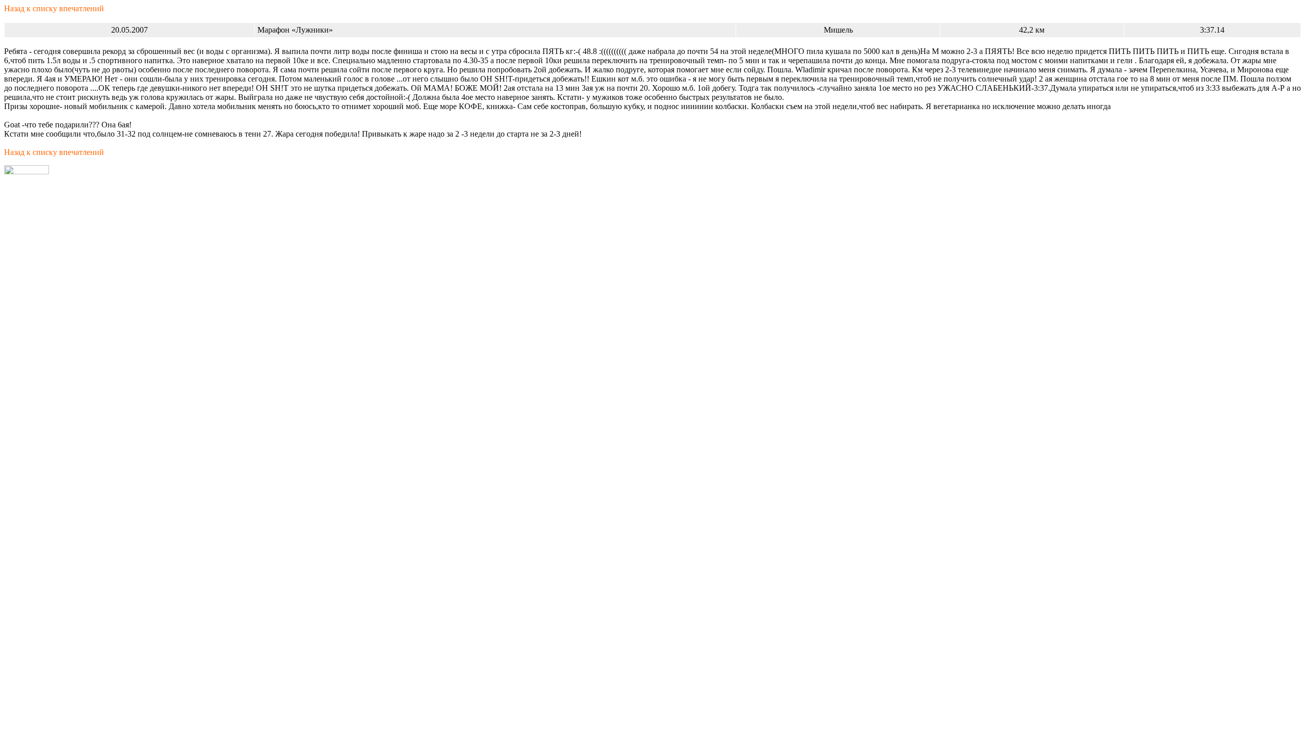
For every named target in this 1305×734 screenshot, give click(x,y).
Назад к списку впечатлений (54, 8)
